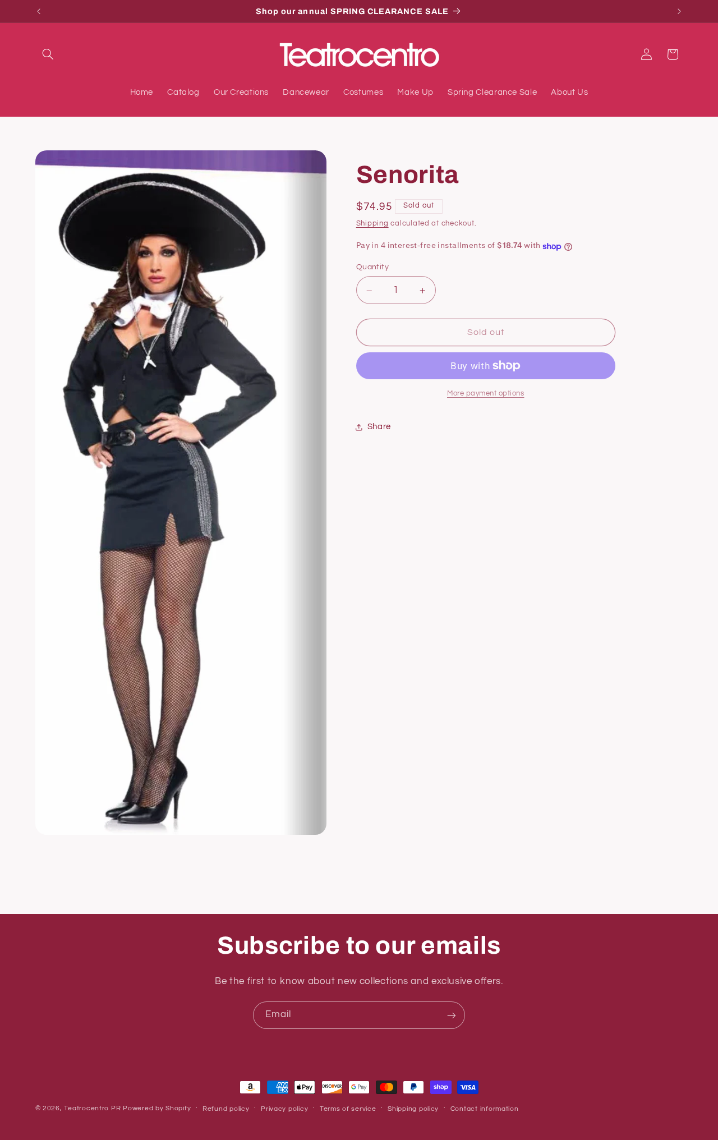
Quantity (372, 268)
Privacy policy (284, 1108)
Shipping (372, 224)
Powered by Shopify (157, 1108)
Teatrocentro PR (92, 1108)
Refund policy (226, 1108)
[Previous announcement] (38, 11)
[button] (48, 54)
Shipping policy (413, 1108)
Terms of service (348, 1108)
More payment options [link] (485, 393)
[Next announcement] (679, 11)
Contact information (484, 1108)
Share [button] (379, 426)
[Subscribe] (451, 1015)
